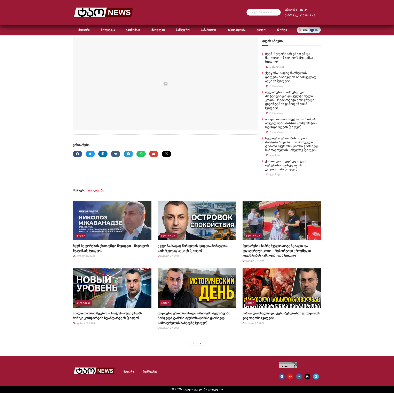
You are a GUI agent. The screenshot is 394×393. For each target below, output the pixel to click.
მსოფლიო (158, 29)
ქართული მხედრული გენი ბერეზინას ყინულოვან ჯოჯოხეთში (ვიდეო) (286, 165)
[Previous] (193, 342)
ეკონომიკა (133, 29)
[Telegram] (316, 376)
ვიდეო (261, 29)
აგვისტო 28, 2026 (85, 255)
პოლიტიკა (108, 29)
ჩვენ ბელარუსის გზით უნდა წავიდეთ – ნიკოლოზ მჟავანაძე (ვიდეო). (290, 58)
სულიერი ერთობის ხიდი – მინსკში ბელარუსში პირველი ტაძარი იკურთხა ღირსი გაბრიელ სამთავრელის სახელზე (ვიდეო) (291, 144)
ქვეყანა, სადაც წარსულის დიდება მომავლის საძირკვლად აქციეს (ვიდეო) (290, 77)
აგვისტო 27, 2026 (169, 255)
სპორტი (282, 29)
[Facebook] (282, 376)
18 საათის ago (276, 86)
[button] (77, 154)
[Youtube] (290, 376)
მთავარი (84, 29)
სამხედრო (183, 29)
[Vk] (299, 376)
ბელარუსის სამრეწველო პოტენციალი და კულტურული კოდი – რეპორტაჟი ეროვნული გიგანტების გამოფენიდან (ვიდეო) (289, 100)
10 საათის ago (276, 66)
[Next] (201, 342)
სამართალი (208, 29)
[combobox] (263, 12)
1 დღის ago (274, 155)
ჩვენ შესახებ (150, 371)
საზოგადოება (237, 29)
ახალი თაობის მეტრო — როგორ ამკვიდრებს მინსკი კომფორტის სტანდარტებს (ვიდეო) (291, 123)
